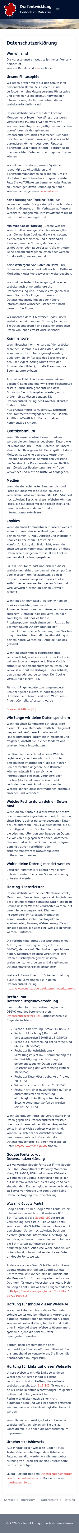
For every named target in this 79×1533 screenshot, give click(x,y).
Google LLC (42, 1217)
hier (38, 68)
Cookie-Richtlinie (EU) (21, 709)
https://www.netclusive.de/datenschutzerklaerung (41, 988)
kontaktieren (49, 191)
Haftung (69, 1500)
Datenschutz (49, 1500)
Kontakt (9, 1500)
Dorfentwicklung (36, 6)
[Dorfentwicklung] (10, 9)
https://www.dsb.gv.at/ (31, 1146)
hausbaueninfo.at (19, 1482)
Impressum (28, 1500)
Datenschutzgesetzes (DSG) (25, 1016)
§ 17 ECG (43, 1385)
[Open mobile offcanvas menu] (57, 9)
